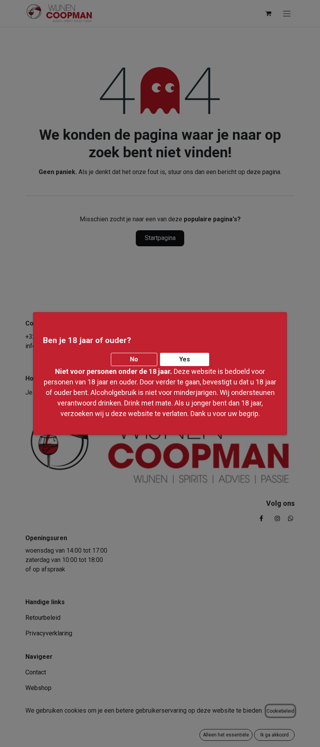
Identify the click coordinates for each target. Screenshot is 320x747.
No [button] (134, 359)
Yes (184, 359)
